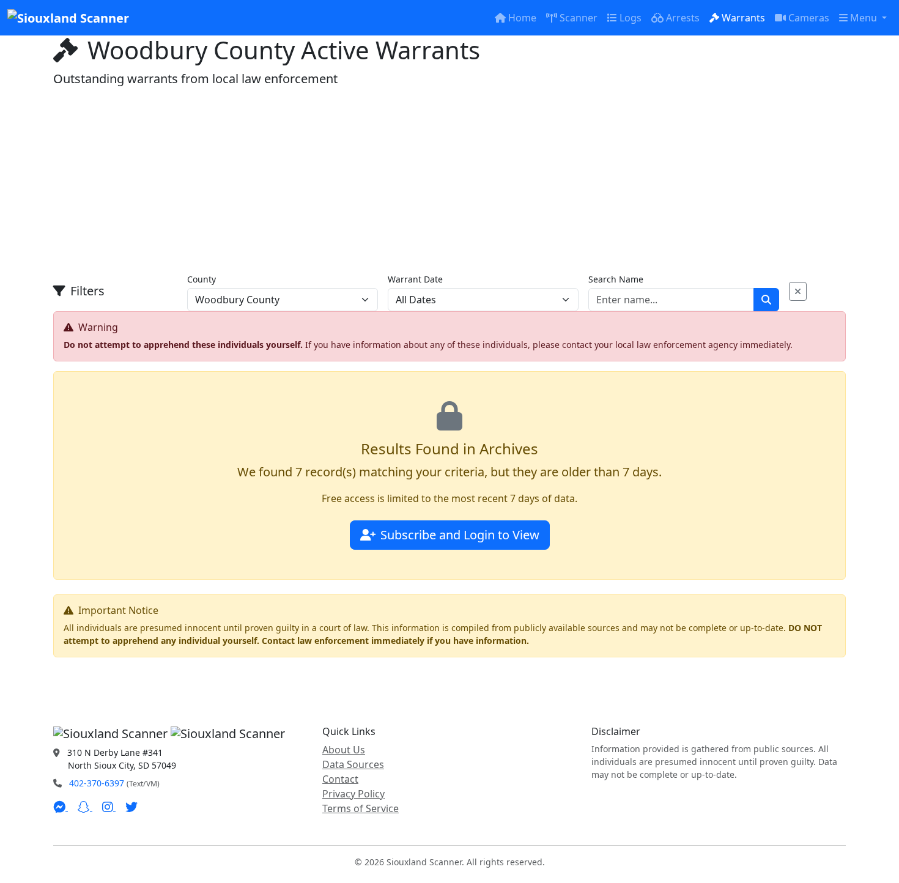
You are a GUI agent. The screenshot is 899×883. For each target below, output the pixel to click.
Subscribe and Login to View (459, 534)
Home (522, 17)
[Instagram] (109, 807)
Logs (631, 17)
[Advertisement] (449, 179)
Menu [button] (864, 17)
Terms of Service (360, 808)
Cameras (808, 17)
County (201, 279)
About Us (343, 749)
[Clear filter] (798, 291)
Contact (340, 779)
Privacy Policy (353, 793)
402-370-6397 (96, 783)
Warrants (743, 17)
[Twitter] (131, 807)
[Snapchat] (85, 807)
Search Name (615, 279)
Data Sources (353, 764)
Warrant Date (415, 279)
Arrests (683, 17)
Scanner (578, 17)
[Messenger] (60, 807)
